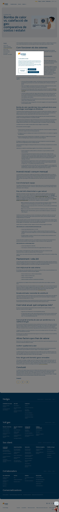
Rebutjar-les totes (32, 69)
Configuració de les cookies (22, 70)
